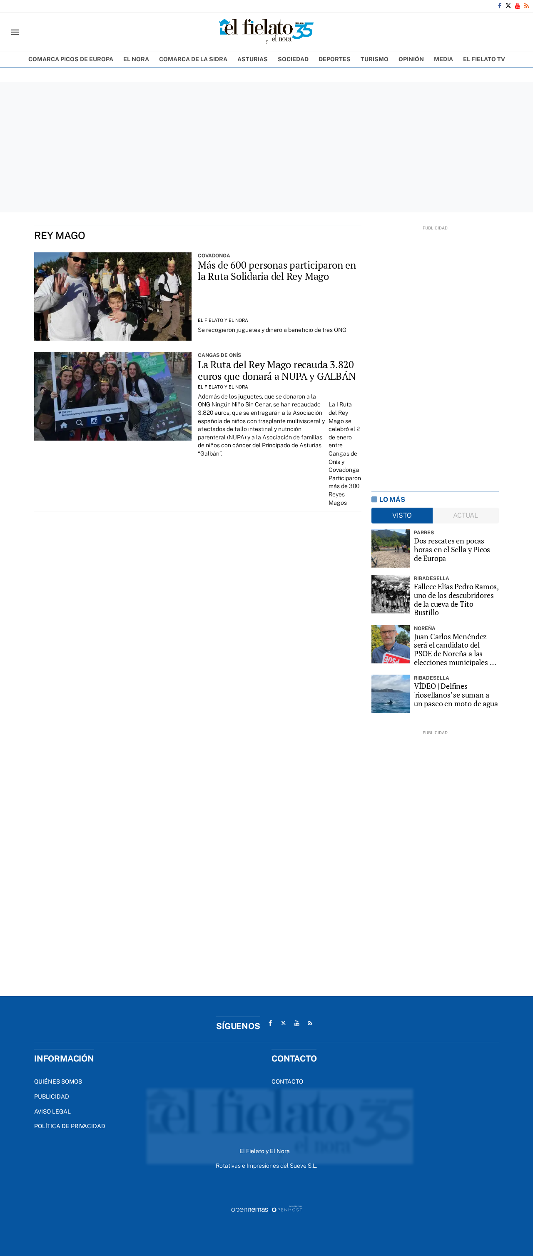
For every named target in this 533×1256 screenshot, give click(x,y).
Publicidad (51, 1096)
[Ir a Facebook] (499, 5)
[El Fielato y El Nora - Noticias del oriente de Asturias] (266, 32)
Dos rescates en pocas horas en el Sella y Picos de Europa (452, 549)
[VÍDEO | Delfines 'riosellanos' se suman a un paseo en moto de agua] (390, 694)
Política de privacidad (69, 1126)
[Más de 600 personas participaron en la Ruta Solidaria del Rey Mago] (113, 296)
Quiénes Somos (58, 1081)
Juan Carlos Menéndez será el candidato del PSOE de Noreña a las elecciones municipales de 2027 (456, 649)
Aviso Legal (52, 1111)
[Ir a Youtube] (517, 5)
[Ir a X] (508, 5)
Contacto (287, 1081)
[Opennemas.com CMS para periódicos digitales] (266, 1209)
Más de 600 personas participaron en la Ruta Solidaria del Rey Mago (277, 270)
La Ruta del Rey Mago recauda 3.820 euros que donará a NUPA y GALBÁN (277, 370)
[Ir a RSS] (526, 5)
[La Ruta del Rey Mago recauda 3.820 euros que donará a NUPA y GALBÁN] (113, 396)
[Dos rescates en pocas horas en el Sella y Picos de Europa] (390, 548)
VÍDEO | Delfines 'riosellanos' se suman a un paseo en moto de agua (456, 695)
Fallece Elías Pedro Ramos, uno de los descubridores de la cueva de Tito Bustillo (456, 599)
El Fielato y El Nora (223, 320)
